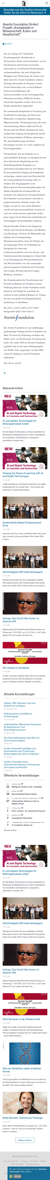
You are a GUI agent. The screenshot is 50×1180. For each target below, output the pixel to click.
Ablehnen (17, 1176)
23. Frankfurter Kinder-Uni (22, 825)
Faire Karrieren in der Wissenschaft (21, 1019)
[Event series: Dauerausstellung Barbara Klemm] (21, 791)
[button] (25, 1140)
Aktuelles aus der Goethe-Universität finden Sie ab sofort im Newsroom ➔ (25, 11)
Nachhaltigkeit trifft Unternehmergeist (22, 572)
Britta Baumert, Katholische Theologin (23, 1117)
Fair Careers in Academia (16, 667)
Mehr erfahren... (26, 1171)
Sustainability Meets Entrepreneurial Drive (22, 524)
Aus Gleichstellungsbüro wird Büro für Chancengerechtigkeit (22, 739)
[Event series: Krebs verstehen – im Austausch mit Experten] (22, 808)
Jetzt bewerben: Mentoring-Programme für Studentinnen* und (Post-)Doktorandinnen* (22, 727)
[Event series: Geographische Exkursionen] (22, 815)
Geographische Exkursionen (22, 818)
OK (11, 1176)
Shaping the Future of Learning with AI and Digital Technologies (23, 475)
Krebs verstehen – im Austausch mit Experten (28, 811)
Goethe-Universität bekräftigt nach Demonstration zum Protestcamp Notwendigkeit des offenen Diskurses (21, 751)
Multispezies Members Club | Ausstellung (27, 786)
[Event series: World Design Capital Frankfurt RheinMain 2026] (42, 798)
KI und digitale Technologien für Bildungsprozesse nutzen (19, 422)
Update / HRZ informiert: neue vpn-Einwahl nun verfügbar (20, 704)
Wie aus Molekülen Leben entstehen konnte (22, 1070)
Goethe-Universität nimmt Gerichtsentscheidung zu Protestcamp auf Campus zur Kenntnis (22, 764)
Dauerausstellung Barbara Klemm (24, 794)
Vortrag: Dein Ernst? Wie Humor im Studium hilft (21, 620)
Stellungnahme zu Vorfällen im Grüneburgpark (18, 715)
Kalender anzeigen (10, 830)
